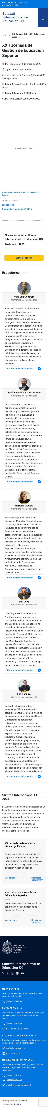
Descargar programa (37, 879)
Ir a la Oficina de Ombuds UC (18, 1085)
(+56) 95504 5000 (14, 1023)
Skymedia (23, 1100)
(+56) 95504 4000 (14, 1001)
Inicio (4, 35)
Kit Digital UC (16, 1104)
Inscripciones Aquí (24, 258)
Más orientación (13, 1053)
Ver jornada (11, 878)
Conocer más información (23, 368)
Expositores (8, 205)
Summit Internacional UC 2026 (17, 209)
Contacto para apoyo (15, 1048)
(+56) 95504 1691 (14, 1075)
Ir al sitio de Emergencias (17, 1029)
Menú (43, 20)
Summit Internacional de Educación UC (15, 17)
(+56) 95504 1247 (14, 1080)
